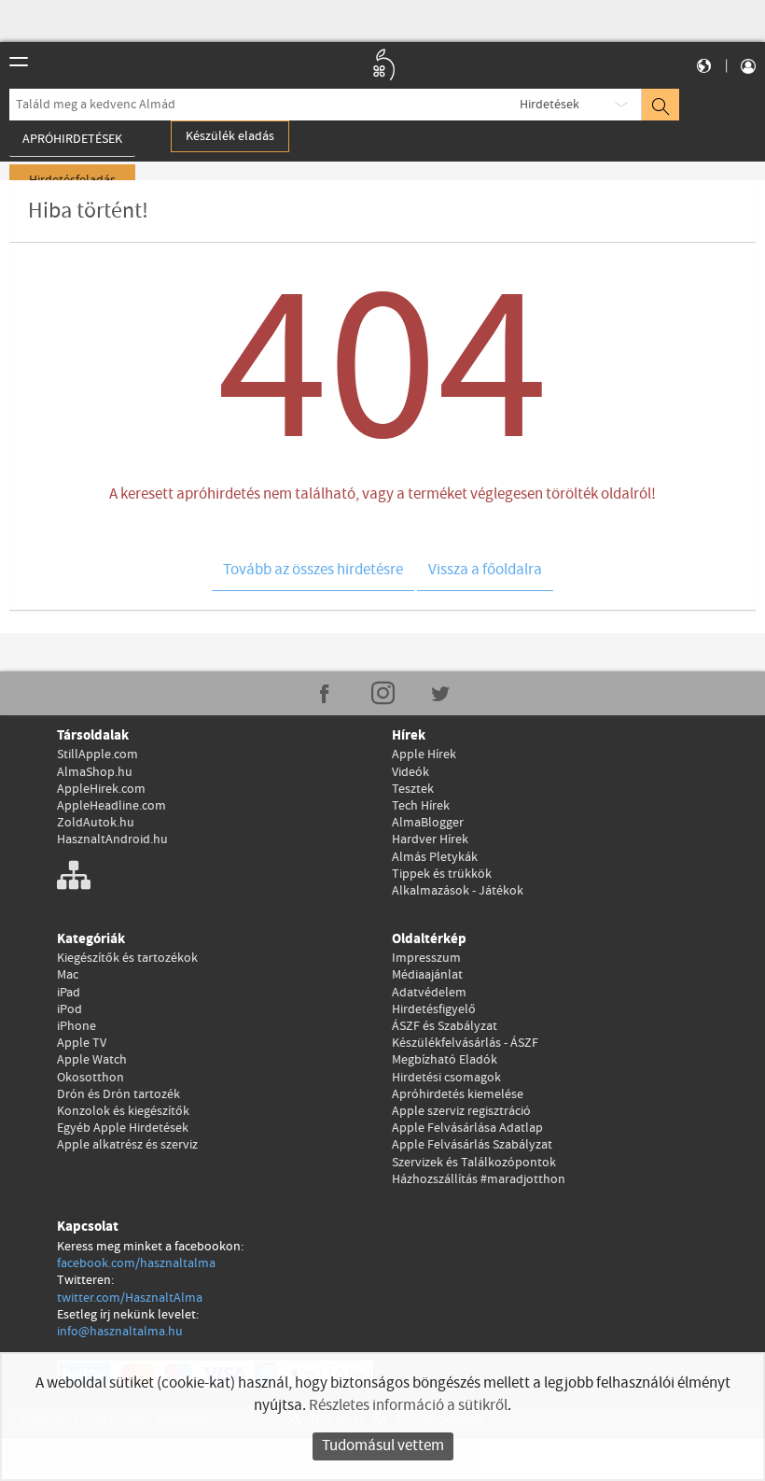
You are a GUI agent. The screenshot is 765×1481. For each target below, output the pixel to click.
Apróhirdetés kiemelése (457, 1094)
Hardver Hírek (430, 839)
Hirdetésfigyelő (434, 1009)
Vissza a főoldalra (485, 570)
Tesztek (413, 789)
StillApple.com (97, 754)
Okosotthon (90, 1077)
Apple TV (81, 1043)
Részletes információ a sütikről (408, 1406)
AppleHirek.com (101, 789)
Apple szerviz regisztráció (461, 1111)
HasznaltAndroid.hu (112, 839)
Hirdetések (549, 104)
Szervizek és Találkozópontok (474, 1162)
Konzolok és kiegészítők (123, 1111)
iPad (68, 992)
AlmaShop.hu (94, 772)
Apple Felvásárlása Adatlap (467, 1128)
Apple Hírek (424, 754)
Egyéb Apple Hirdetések (122, 1128)
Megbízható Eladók (444, 1059)
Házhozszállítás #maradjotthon (478, 1179)
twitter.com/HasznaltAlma (129, 1298)
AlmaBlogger (428, 822)
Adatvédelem (429, 992)
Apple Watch (92, 1059)
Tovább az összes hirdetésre (313, 570)
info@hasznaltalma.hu (120, 1331)
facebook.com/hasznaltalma (136, 1263)
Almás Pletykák (435, 857)
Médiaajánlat (427, 974)
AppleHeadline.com (111, 805)
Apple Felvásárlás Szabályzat (472, 1144)
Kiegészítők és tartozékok (127, 958)
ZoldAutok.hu (95, 822)
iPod (69, 1009)
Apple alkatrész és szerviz (127, 1144)
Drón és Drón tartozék (118, 1094)
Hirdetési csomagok (446, 1077)
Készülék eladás (230, 136)
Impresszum (426, 958)
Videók (410, 772)
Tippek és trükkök (442, 874)
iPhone (76, 1026)
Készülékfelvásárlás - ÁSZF (465, 1043)
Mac (67, 974)
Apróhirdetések (72, 139)
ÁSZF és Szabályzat (444, 1026)
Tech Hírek (421, 805)
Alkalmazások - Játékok (457, 890)
